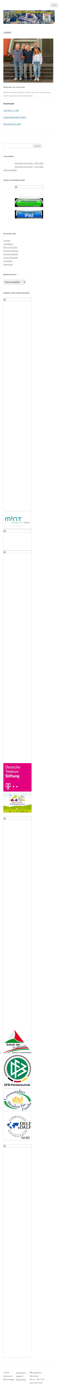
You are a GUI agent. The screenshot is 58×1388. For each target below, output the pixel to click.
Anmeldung (8, 244)
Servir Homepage (10, 257)
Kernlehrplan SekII (12, 124)
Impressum (20, 1372)
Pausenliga (7, 261)
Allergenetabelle (10, 170)
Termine (6, 240)
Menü (54, 5)
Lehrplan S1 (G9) (11, 110)
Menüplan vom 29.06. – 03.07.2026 (29, 163)
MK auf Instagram (10, 250)
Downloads (8, 264)
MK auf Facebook (10, 254)
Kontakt (19, 1376)
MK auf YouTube (10, 247)
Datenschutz (21, 1379)
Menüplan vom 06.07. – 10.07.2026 (29, 166)
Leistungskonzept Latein (14, 117)
